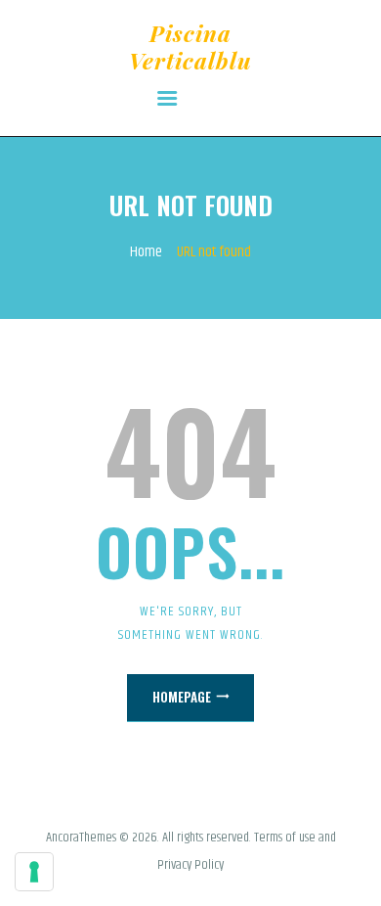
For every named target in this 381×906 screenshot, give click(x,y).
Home (146, 252)
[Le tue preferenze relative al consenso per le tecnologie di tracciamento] (34, 871)
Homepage (181, 696)
